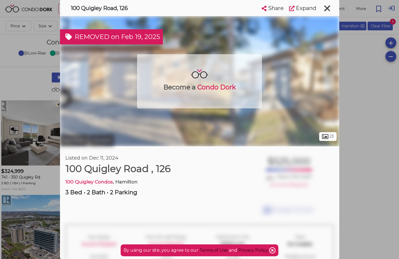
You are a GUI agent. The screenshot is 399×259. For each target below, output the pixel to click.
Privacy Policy (253, 250)
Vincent (101, 140)
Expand (305, 8)
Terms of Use (213, 250)
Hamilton (74, 140)
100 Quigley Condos (89, 181)
